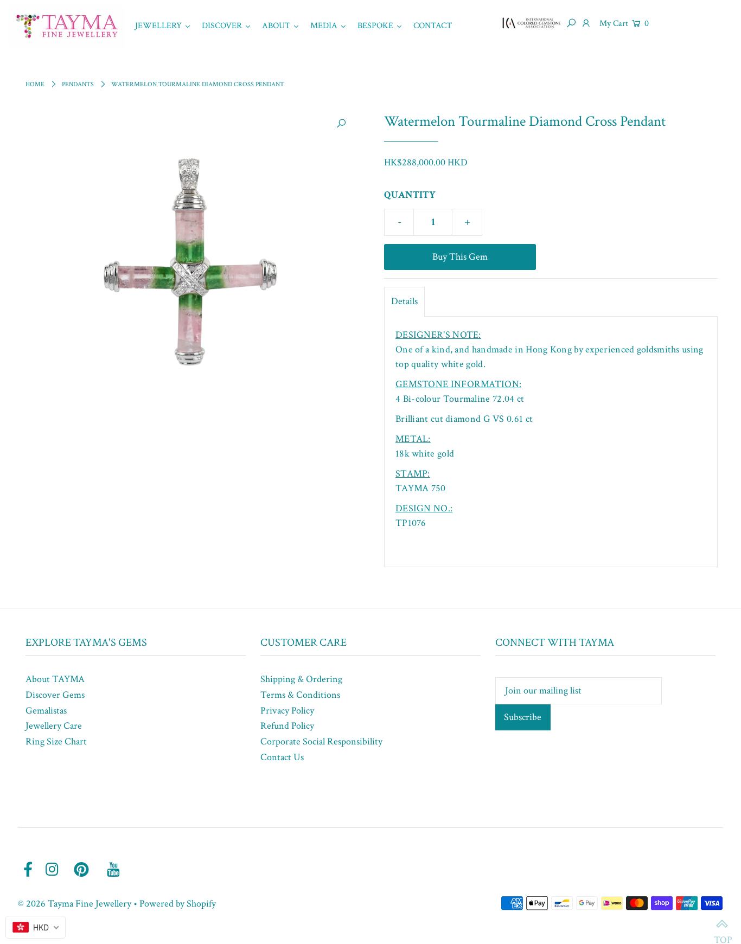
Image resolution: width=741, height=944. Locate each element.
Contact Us (282, 757)
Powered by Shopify (177, 903)
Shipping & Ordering (301, 679)
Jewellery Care (53, 726)
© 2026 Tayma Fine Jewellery (74, 903)
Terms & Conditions (300, 695)
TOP (722, 925)
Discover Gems (55, 695)
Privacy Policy (287, 710)
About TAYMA (55, 679)
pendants (78, 84)
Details (404, 301)
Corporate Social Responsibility (321, 741)
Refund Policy (287, 726)
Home (34, 84)
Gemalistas (46, 710)
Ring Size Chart (56, 741)
